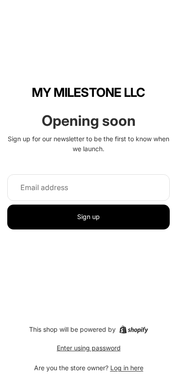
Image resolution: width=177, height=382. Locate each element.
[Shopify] (133, 329)
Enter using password (89, 348)
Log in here (126, 368)
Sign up (88, 216)
